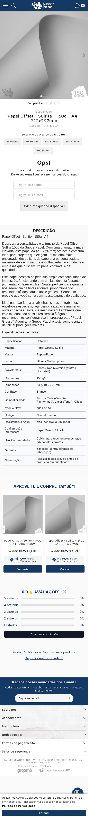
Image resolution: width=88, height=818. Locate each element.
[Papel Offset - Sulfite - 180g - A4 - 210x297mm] (22, 532)
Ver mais (22, 569)
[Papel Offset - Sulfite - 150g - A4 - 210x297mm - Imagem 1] (44, 55)
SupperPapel (44, 111)
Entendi (44, 813)
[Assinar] (69, 698)
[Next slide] (83, 55)
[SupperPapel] (43, 5)
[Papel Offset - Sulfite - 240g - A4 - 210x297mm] (65, 532)
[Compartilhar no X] (54, 103)
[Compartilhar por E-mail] (58, 103)
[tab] (41, 96)
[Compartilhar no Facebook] (46, 103)
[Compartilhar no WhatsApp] (50, 103)
